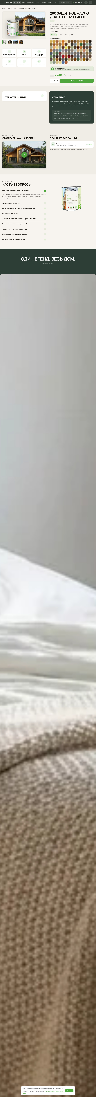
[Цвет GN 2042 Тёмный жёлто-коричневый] (72, 41)
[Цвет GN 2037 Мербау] (57, 41)
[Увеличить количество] (57, 81)
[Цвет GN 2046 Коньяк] (84, 41)
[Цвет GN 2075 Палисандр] (87, 47)
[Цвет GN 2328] (81, 59)
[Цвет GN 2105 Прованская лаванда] (63, 50)
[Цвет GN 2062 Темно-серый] (90, 44)
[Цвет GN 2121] (69, 53)
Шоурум (38, 2)
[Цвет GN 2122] (72, 53)
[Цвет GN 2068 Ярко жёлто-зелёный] (66, 47)
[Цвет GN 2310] (69, 59)
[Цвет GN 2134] (87, 53)
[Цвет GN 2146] (69, 56)
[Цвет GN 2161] (75, 56)
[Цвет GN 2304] (57, 59)
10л (72, 34)
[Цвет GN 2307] (66, 59)
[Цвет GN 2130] (81, 53)
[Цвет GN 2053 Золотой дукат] (63, 44)
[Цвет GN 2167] (87, 56)
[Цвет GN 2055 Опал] (69, 44)
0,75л (60, 34)
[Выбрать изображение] (4, 42)
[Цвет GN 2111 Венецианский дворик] (81, 50)
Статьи (50, 2)
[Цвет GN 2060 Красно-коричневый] (84, 44)
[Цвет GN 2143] (60, 56)
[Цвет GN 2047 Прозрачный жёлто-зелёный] (87, 41)
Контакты (55, 2)
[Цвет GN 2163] (81, 56)
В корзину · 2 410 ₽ (78, 81)
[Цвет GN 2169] (51, 59)
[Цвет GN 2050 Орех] (54, 44)
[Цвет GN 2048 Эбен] (90, 41)
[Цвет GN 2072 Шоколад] (78, 47)
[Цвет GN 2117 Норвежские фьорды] (57, 53)
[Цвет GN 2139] (51, 56)
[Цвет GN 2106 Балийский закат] (66, 50)
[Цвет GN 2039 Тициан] (63, 41)
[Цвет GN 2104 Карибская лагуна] (60, 50)
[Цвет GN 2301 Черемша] (54, 59)
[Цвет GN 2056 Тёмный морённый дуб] (72, 44)
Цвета (24, 2)
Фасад (15, 8)
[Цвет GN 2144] (63, 56)
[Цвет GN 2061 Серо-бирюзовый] (87, 44)
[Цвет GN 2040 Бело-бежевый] (66, 41)
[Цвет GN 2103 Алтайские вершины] (57, 50)
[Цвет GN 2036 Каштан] (54, 41)
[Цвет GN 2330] (87, 59)
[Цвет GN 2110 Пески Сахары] (78, 50)
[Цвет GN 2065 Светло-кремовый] (57, 47)
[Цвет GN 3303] (66, 62)
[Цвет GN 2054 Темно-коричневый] (66, 44)
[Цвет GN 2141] (54, 56)
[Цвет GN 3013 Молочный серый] (51, 62)
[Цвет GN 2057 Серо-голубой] (75, 44)
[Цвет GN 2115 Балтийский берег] (51, 53)
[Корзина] (90, 2)
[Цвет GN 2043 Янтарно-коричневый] (75, 41)
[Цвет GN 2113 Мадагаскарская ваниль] (87, 50)
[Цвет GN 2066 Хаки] (60, 47)
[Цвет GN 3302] (63, 62)
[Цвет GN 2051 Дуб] (57, 44)
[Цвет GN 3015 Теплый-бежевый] (57, 62)
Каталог (18, 2)
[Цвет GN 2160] (72, 56)
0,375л (53, 34)
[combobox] (66, 2)
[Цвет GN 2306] (63, 59)
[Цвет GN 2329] (84, 59)
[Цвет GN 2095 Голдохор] (51, 50)
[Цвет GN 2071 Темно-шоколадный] (75, 47)
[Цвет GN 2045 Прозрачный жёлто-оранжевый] (81, 41)
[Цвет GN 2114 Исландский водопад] (90, 50)
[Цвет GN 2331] (90, 59)
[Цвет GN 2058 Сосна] (78, 44)
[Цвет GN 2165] (84, 56)
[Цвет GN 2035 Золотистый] (51, 41)
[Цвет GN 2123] (75, 53)
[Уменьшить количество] (51, 81)
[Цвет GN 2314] (78, 59)
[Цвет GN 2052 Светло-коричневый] (60, 44)
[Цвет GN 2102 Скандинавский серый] (54, 50)
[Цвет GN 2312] (75, 59)
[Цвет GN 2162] (78, 56)
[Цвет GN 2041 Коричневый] (69, 41)
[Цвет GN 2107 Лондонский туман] (69, 50)
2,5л (66, 34)
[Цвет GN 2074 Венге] (84, 47)
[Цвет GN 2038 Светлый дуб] (60, 41)
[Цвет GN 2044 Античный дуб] (78, 41)
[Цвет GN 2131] (84, 53)
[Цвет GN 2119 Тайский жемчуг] (63, 53)
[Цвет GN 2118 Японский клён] (60, 53)
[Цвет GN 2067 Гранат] (63, 47)
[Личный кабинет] (86, 2)
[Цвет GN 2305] (60, 59)
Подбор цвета (30, 2)
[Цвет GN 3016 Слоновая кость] (60, 62)
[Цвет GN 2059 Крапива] (81, 44)
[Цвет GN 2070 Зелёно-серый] (72, 47)
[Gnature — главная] (8, 2)
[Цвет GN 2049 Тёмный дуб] (51, 44)
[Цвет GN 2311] (72, 59)
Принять (69, 1090)
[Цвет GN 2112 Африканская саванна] (84, 50)
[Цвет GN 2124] (78, 53)
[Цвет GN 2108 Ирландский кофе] (72, 50)
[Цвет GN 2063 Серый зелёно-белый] (51, 47)
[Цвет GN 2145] (66, 56)
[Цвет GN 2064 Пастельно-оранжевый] (54, 47)
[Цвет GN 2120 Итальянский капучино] (66, 53)
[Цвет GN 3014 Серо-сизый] (54, 62)
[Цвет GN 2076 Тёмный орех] (90, 47)
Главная (4, 8)
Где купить (43, 2)
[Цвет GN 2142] (57, 56)
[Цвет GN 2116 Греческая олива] (54, 53)
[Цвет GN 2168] (90, 56)
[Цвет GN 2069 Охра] (69, 47)
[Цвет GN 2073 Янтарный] (81, 47)
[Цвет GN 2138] (90, 53)
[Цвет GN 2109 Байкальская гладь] (75, 50)
